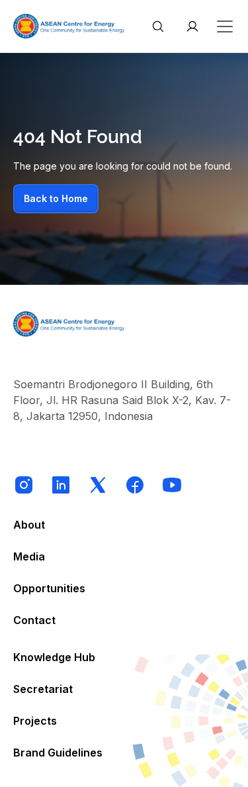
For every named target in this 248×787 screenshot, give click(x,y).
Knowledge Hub (54, 657)
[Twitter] (97, 485)
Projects (35, 720)
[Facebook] (134, 485)
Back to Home (56, 198)
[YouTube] (172, 485)
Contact (34, 620)
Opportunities (49, 588)
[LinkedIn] (60, 485)
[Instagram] (23, 485)
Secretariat (43, 689)
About (29, 524)
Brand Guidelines (58, 752)
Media (29, 556)
